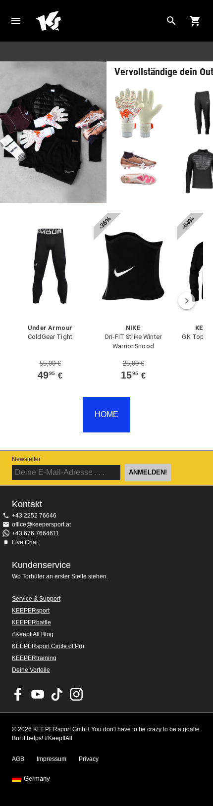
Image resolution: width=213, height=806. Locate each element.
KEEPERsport (31, 610)
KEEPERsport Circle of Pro (48, 646)
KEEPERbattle (31, 622)
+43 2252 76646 (34, 515)
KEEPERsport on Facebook (18, 694)
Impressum (51, 759)
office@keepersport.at (41, 524)
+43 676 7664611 (35, 533)
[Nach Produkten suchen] (171, 21)
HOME (106, 414)
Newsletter (26, 459)
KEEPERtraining (34, 658)
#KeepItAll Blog (32, 634)
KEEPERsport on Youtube (37, 694)
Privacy (89, 759)
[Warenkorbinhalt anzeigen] (195, 21)
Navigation (16, 21)
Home (98, 21)
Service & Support (36, 598)
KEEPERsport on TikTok (57, 694)
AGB (18, 759)
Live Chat (25, 542)
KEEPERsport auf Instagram (76, 694)
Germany (37, 778)
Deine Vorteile (31, 669)
